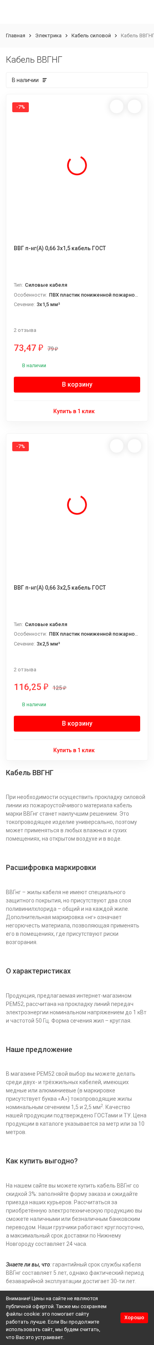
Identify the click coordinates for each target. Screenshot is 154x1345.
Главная (15, 35)
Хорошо (134, 1317)
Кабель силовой (91, 35)
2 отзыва (25, 330)
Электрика (48, 35)
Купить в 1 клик (74, 411)
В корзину (77, 384)
